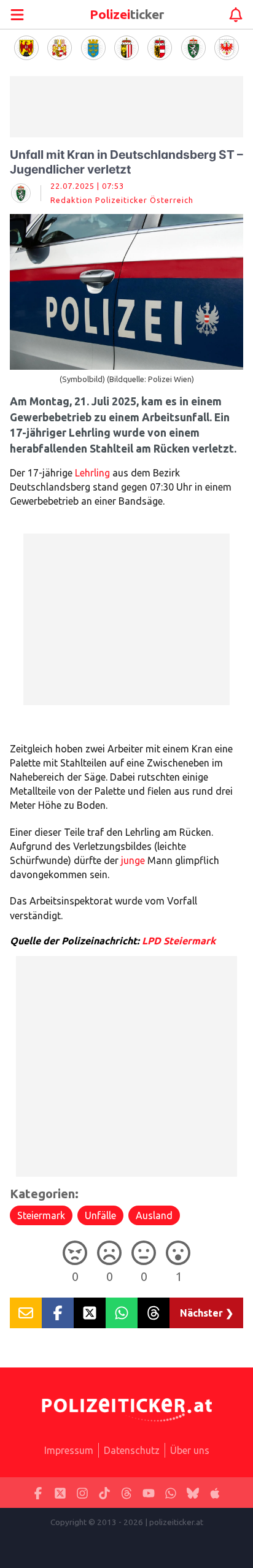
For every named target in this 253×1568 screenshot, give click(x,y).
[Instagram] (82, 1492)
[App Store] (215, 1492)
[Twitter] (60, 1492)
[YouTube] (148, 1492)
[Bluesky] (193, 1492)
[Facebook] (38, 1492)
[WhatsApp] (171, 1492)
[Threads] (126, 1492)
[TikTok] (104, 1492)
